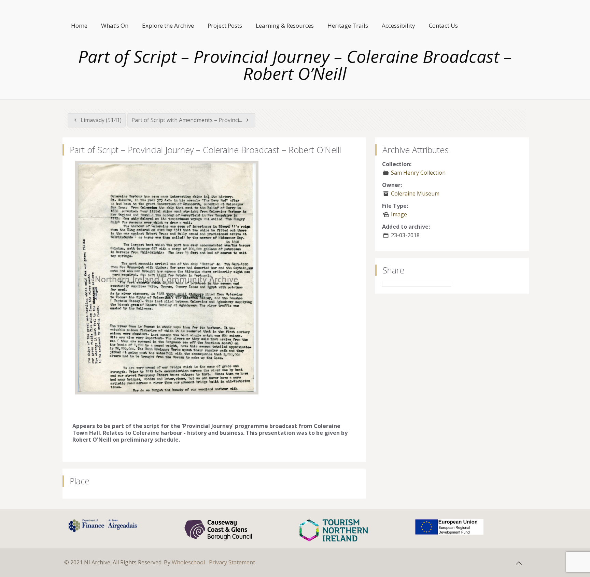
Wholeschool (188, 562)
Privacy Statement (232, 562)
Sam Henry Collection (418, 172)
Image (399, 214)
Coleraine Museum (415, 193)
